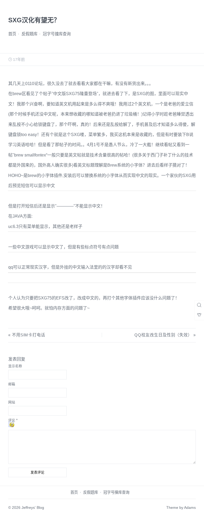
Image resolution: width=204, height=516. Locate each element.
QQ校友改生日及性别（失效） (163, 335)
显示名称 (15, 366)
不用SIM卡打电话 (28, 335)
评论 (13, 420)
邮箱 (11, 384)
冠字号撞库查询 (57, 34)
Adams (190, 507)
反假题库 (29, 34)
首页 (12, 34)
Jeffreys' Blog (33, 507)
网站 (11, 402)
